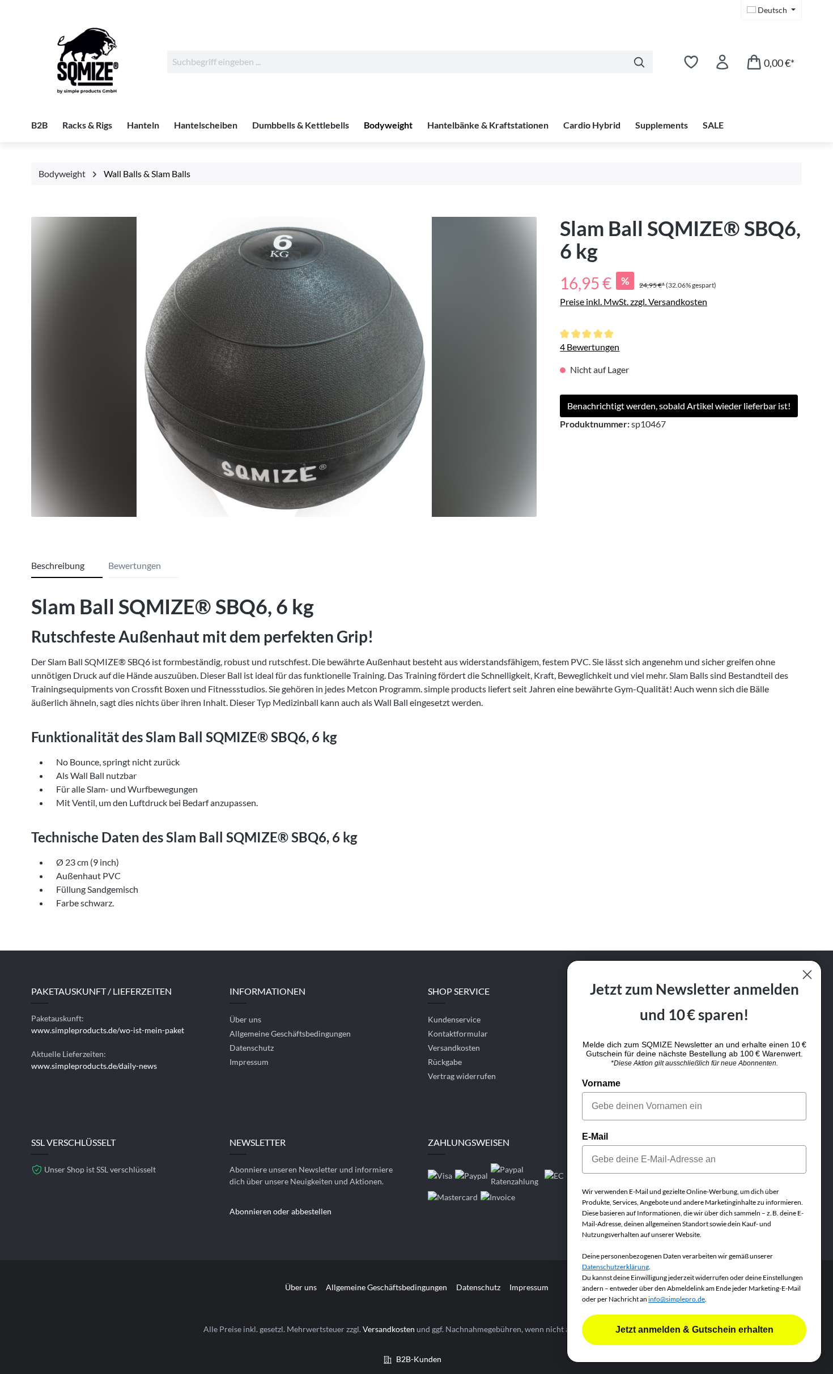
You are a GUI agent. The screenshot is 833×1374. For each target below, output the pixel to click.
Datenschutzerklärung (615, 1266)
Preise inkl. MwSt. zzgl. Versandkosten (633, 301)
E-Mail (595, 1136)
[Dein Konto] (722, 62)
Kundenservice (454, 1019)
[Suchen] (639, 61)
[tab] (67, 566)
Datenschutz (252, 1047)
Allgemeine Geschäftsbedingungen (290, 1033)
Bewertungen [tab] (134, 565)
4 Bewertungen (589, 346)
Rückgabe (445, 1062)
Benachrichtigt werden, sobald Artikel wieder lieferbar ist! (678, 405)
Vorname (601, 1083)
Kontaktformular (458, 1033)
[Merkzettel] (691, 62)
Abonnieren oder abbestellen (281, 1211)
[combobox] (396, 61)
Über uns (245, 1019)
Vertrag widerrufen (462, 1076)
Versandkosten (454, 1047)
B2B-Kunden (418, 1359)
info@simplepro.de (676, 1299)
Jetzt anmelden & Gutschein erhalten (694, 1329)
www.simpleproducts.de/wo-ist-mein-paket (107, 1030)
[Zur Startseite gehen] (87, 59)
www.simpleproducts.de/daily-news (94, 1066)
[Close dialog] (807, 975)
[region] (284, 370)
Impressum (249, 1062)
